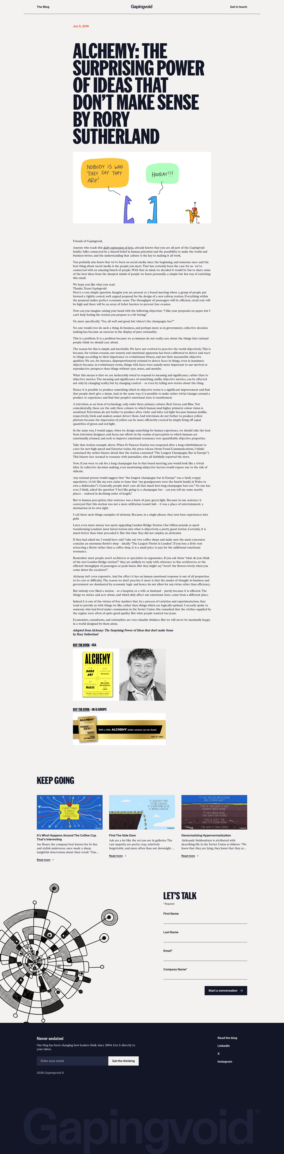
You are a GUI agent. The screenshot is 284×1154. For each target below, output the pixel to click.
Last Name (170, 932)
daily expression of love (118, 248)
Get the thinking (123, 1061)
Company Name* (175, 969)
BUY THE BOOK (81, 644)
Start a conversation (223, 990)
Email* (167, 950)
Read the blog (227, 1038)
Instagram (225, 1061)
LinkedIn (224, 1045)
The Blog (43, 7)
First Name (171, 913)
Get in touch (238, 7)
